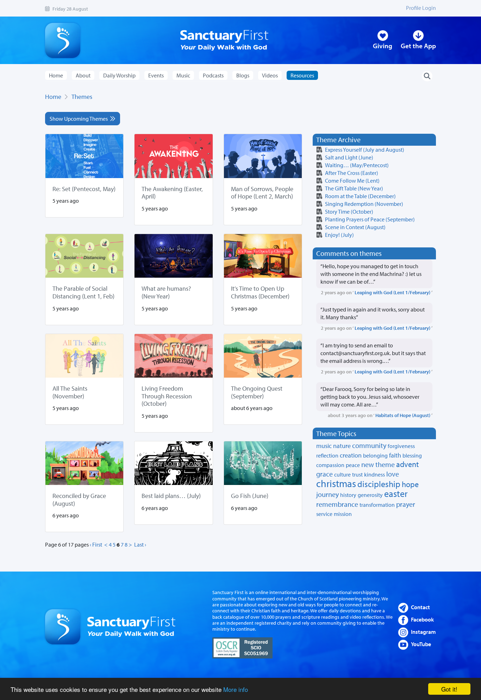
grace (324, 473)
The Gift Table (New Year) (354, 188)
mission (343, 513)
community (369, 445)
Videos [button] (270, 75)
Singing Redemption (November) (364, 203)
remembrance (337, 504)
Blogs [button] (242, 75)
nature (342, 446)
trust (357, 474)
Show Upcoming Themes (80, 118)
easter (396, 493)
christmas (336, 483)
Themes (81, 97)
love (392, 473)
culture (342, 474)
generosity (370, 494)
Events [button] (156, 75)
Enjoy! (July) (339, 234)
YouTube (421, 644)
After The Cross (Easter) (351, 172)
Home (56, 75)
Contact (420, 607)
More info (235, 689)
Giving (382, 46)
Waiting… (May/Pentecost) (357, 165)
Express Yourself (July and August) (364, 149)
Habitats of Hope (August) (402, 415)
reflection (327, 455)
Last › (140, 544)
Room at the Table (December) (360, 196)
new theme (378, 464)
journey (327, 494)
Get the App (418, 46)
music (324, 446)
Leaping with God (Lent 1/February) (392, 292)
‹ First (96, 544)
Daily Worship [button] (119, 75)
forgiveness (401, 445)
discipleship (378, 484)
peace (353, 464)
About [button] (83, 75)
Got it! (449, 689)
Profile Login (421, 7)
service (324, 513)
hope (410, 484)
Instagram (423, 631)
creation (351, 455)
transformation (377, 504)
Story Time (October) (349, 211)
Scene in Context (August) (355, 227)
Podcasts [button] (213, 75)
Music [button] (183, 75)
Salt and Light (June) (349, 157)
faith (395, 455)
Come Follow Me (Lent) (352, 180)
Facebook (422, 619)
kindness (374, 474)
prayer (405, 504)
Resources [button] (302, 75)
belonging (375, 455)
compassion (330, 464)
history (348, 494)
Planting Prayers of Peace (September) (370, 219)
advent (407, 464)
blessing (412, 455)
